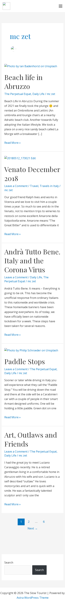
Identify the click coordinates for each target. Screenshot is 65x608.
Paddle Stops (24, 361)
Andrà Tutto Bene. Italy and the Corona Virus (32, 260)
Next (33, 528)
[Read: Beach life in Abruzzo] (30, 66)
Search (8, 562)
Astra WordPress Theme (33, 598)
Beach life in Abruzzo (23, 82)
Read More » (12, 142)
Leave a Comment (16, 186)
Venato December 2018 (32, 174)
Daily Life (38, 94)
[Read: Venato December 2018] (20, 158)
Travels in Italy (49, 186)
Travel (34, 186)
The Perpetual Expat (17, 94)
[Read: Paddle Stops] (31, 350)
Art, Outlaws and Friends (30, 439)
